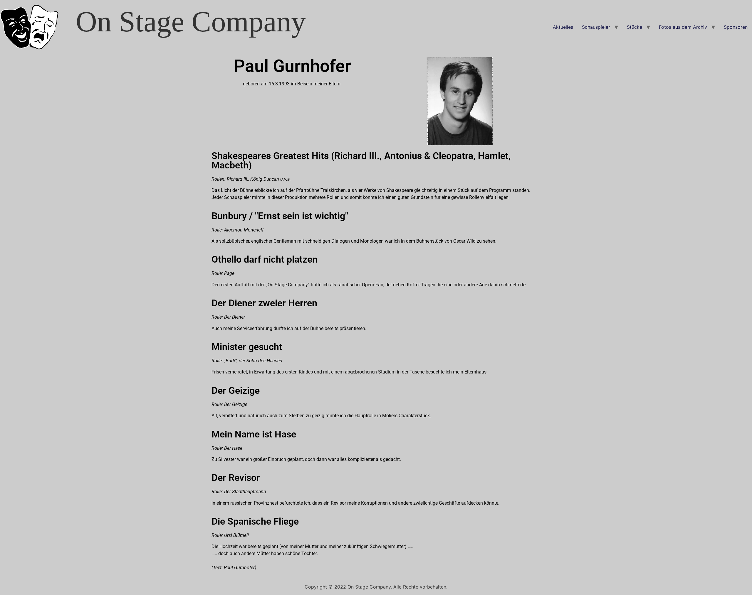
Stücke (634, 27)
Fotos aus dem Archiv (683, 27)
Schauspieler (596, 27)
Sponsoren (736, 27)
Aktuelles (563, 27)
